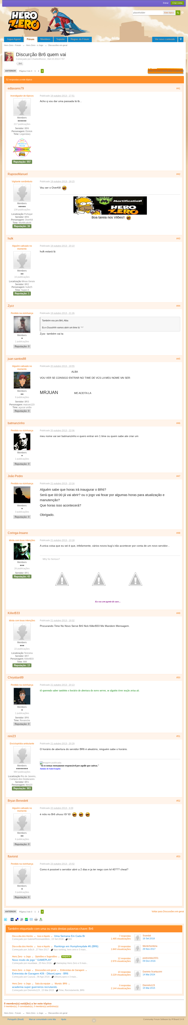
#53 (178, 856)
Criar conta (177, 3)
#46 (178, 423)
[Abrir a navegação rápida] (180, 39)
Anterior (10, 71)
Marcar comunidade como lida (42, 1019)
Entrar (166, 3)
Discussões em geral (46, 970)
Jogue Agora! (14, 39)
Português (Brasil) (16, 1019)
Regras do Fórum (80, 39)
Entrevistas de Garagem (72, 970)
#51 (178, 736)
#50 (178, 677)
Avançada (182, 12)
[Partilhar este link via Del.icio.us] (16, 919)
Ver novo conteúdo (165, 39)
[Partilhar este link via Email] (31, 919)
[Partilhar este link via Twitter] (5, 919)
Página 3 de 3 (25, 71)
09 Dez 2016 (149, 961)
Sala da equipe (42, 983)
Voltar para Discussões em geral (168, 911)
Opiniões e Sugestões (46, 956)
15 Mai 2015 (149, 988)
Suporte (60, 39)
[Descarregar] (40, 919)
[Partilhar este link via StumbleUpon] (26, 919)
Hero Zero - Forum (12, 1013)
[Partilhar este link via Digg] (12, 919)
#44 (178, 306)
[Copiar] (36, 919)
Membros (45, 39)
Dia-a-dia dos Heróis (22, 936)
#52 (178, 801)
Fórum (30, 39)
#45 (178, 359)
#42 (178, 174)
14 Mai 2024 (149, 974)
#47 (178, 476)
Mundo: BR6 (61, 983)
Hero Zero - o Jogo (21, 956)
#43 (178, 238)
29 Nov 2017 (149, 949)
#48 (178, 533)
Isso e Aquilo (43, 936)
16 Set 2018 (149, 938)
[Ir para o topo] (94, 1020)
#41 (178, 88)
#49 (178, 613)
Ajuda (63, 1019)
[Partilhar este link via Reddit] (21, 919)
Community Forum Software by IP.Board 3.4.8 (163, 1019)
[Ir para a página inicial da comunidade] (50, 21)
